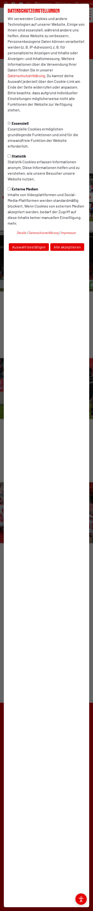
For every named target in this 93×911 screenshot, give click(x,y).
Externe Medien (25, 189)
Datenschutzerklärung (26, 75)
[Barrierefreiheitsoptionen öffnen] (81, 899)
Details (21, 233)
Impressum (68, 233)
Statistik (19, 156)
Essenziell (20, 123)
